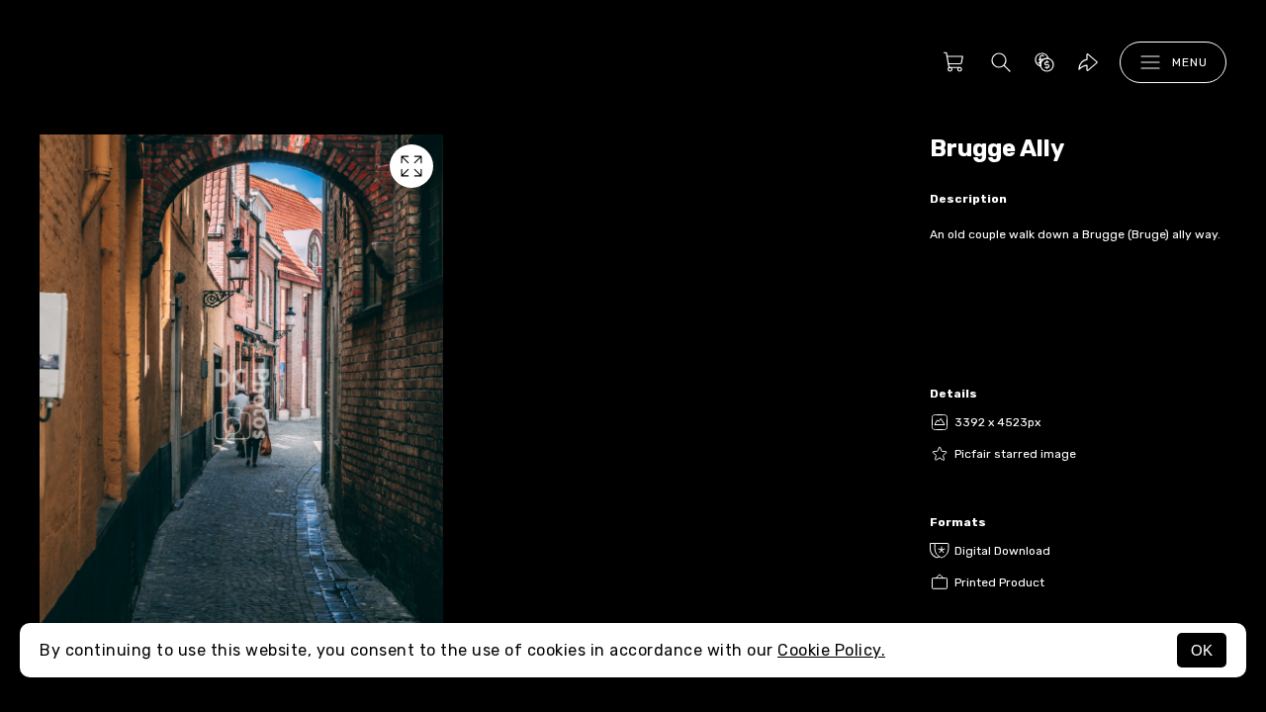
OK (1202, 650)
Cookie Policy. (831, 650)
